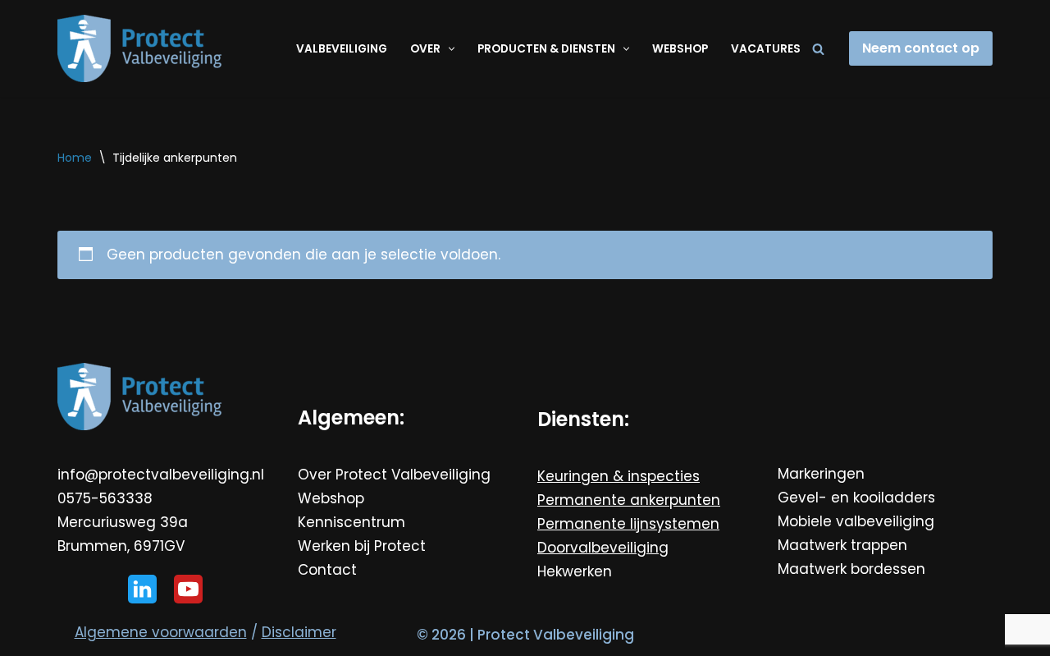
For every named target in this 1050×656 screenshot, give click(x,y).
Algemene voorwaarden (161, 632)
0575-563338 (105, 498)
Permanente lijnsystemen (628, 524)
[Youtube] (188, 589)
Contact (327, 570)
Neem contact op (920, 48)
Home (74, 157)
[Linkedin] (142, 589)
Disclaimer (299, 632)
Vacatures (766, 49)
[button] (449, 49)
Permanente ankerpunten (628, 500)
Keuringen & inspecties (618, 476)
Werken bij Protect (362, 546)
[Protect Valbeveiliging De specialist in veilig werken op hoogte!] (139, 48)
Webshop (680, 49)
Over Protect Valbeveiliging (394, 474)
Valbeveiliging (341, 49)
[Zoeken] (818, 49)
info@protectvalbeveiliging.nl (160, 474)
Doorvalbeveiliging (603, 547)
